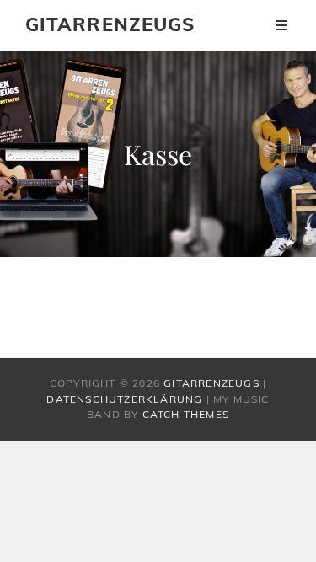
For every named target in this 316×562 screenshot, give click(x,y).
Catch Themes (185, 414)
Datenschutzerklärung (124, 399)
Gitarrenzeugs (110, 24)
